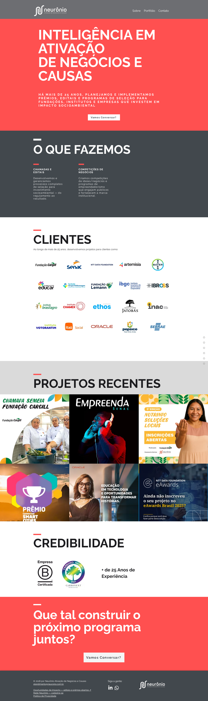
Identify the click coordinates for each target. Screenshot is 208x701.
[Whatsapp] (116, 687)
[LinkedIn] (110, 687)
